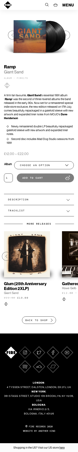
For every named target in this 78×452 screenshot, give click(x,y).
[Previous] (12, 35)
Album (8, 164)
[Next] (65, 35)
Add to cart (32, 177)
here (62, 447)
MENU (68, 5)
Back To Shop (36, 320)
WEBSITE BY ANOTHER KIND (39, 431)
